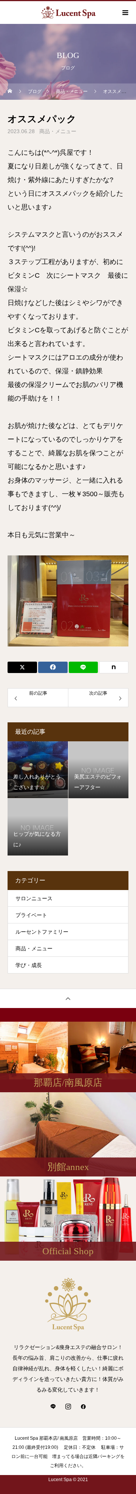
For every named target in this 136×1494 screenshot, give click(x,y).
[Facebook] (83, 1406)
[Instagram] (68, 1406)
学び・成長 (28, 965)
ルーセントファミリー (41, 932)
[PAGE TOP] (68, 998)
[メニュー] (124, 12)
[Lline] (83, 667)
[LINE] (53, 1406)
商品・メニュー (57, 131)
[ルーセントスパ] (68, 1304)
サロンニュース (34, 898)
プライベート (31, 915)
